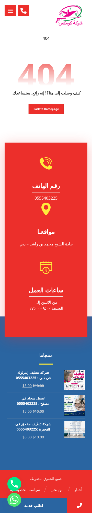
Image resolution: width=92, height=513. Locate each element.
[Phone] (14, 484)
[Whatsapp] (14, 500)
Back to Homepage (46, 109)
